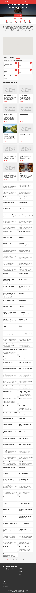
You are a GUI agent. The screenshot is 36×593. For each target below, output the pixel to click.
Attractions (14, 1)
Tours (3, 584)
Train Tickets (5, 581)
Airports (25, 1)
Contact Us (10, 590)
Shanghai (7, 559)
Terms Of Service (25, 590)
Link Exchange (20, 590)
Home (3, 559)
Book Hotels (4, 580)
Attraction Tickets (5, 586)
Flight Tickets (5, 583)
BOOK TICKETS (18, 15)
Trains (22, 1)
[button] (18, 45)
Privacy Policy (15, 590)
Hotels (32, 1)
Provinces (18, 1)
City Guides (20, 568)
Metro (29, 1)
